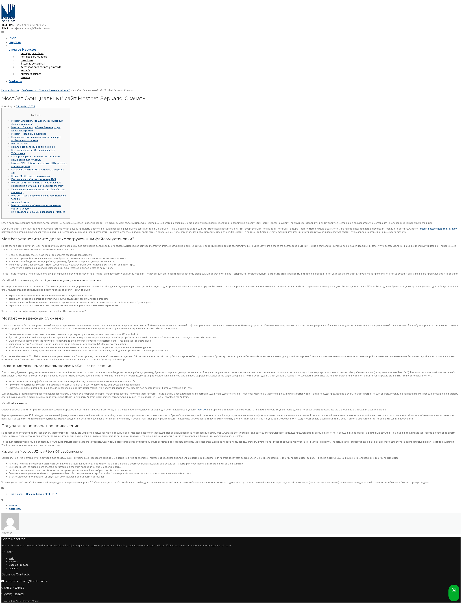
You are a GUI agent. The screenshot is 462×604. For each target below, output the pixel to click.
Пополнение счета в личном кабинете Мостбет (37, 185)
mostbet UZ (15, 508)
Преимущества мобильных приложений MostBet (38, 211)
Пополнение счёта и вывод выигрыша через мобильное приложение (36, 138)
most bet (201, 409)
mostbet (13, 505)
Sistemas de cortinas (33, 63)
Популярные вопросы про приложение (33, 146)
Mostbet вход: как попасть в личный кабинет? (36, 182)
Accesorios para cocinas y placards (41, 67)
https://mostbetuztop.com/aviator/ (438, 228)
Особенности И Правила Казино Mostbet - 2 (33, 494)
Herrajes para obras (32, 53)
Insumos (25, 77)
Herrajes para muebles (34, 56)
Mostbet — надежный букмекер (28, 133)
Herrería (25, 70)
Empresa (15, 42)
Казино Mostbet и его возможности (30, 176)
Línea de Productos (22, 49)
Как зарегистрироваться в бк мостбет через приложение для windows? (35, 158)
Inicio (12, 38)
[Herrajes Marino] (8, 21)
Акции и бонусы (20, 202)
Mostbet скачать (20, 143)
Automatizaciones (31, 74)
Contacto (15, 81)
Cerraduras (27, 60)
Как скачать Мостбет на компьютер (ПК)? (33, 179)
